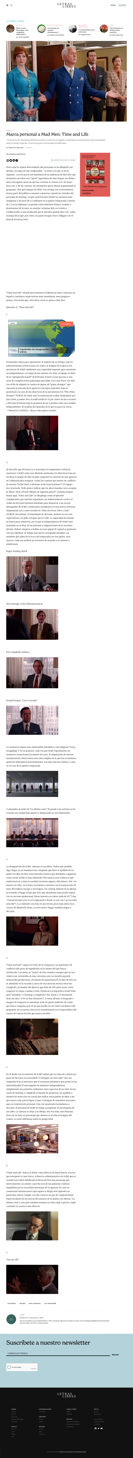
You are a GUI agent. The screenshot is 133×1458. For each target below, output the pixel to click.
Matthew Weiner (50, 1303)
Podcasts (69, 1414)
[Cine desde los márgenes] (95, 172)
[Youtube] (101, 1428)
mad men (22, 1303)
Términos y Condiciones (66, 1452)
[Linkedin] (13, 160)
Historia (41, 1429)
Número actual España (72, 1424)
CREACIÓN (42, 1416)
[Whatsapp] (16, 160)
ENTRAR (113, 5)
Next (107, 174)
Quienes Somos (98, 1419)
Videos (68, 1412)
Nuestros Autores (99, 1422)
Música (13, 1434)
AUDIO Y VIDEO (71, 1409)
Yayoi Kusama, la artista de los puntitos (116, 30)
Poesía (41, 1419)
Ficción (41, 1422)
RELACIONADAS (34, 1331)
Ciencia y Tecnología (55, 25)
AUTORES (94, 1331)
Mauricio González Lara (31, 1318)
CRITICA (14, 1426)
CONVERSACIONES (45, 1409)
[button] (7, 5)
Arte (111, 25)
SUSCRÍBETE (122, 5)
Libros (13, 1431)
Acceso (96, 1412)
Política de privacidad (80, 1452)
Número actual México (72, 1422)
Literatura (14, 1422)
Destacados (69, 1427)
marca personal (35, 1303)
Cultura (13, 1412)
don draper (12, 1303)
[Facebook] (7, 160)
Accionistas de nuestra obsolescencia (53, 30)
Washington (83, 27)
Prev (82, 174)
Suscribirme (97, 1414)
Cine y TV (9, 130)
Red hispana (83, 25)
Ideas (40, 1431)
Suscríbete (86, 193)
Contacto (97, 1424)
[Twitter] (10, 160)
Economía (14, 1417)
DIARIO (13, 1409)
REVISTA (69, 1419)
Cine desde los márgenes (95, 186)
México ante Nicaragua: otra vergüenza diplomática (22, 31)
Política (19, 25)
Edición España (88, 190)
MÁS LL (96, 1409)
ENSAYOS (42, 1426)
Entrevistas (42, 1412)
